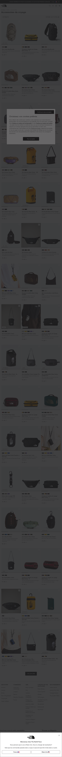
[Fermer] (59, 735)
